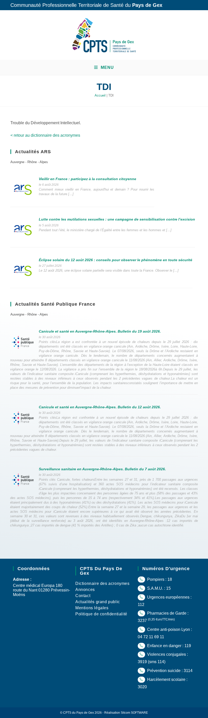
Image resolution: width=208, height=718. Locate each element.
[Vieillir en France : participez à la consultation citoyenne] (23, 189)
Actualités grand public (97, 602)
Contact (82, 596)
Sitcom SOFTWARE (134, 712)
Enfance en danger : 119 (168, 646)
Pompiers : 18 (159, 579)
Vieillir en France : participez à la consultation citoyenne (87, 179)
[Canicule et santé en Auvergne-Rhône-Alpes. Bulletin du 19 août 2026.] (23, 342)
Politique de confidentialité (101, 614)
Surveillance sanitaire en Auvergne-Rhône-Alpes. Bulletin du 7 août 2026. (102, 469)
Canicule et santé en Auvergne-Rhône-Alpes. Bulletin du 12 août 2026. (100, 407)
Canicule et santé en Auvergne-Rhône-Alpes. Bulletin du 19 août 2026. (100, 331)
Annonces (85, 589)
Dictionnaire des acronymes (102, 583)
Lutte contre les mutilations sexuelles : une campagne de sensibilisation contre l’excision (117, 219)
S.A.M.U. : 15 (158, 588)
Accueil (100, 95)
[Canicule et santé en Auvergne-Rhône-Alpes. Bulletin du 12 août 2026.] (23, 417)
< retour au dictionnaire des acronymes (45, 135)
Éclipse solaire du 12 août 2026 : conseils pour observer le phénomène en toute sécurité (115, 260)
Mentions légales (92, 608)
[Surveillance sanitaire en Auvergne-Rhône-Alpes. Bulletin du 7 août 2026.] (23, 479)
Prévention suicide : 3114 (169, 670)
